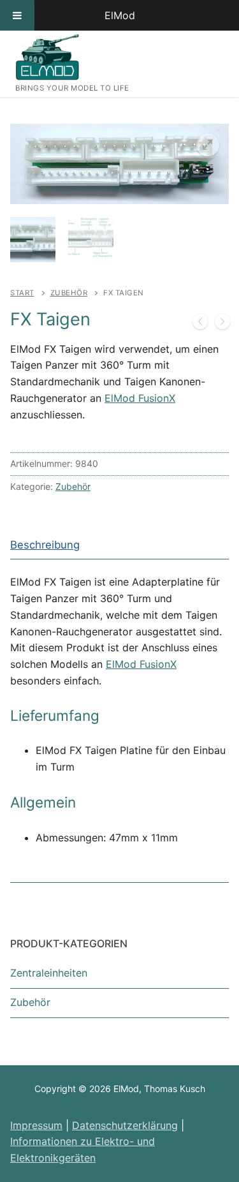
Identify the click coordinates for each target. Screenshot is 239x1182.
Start (22, 292)
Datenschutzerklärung (125, 1125)
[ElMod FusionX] (222, 324)
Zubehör (69, 292)
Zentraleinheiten (48, 972)
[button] (207, 144)
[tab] (45, 545)
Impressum (36, 1125)
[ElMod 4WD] (200, 324)
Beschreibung (45, 544)
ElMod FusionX (140, 398)
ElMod (120, 15)
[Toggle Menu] (17, 15)
